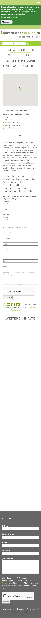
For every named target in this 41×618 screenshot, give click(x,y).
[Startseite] (20, 34)
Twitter (14, 612)
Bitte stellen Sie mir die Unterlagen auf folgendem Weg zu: (19, 197)
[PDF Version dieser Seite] (4, 305)
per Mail (7, 201)
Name (7, 526)
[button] (20, 89)
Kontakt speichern (11, 128)
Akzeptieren (7, 22)
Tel (5, 542)
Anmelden (31, 307)
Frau (6, 217)
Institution (9, 534)
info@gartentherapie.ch (13, 122)
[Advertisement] (20, 416)
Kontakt (21, 609)
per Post (7, 204)
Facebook (31, 609)
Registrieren (16, 310)
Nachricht (9, 559)
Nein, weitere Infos (10, 17)
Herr (6, 220)
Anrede (6, 214)
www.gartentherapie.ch (13, 125)
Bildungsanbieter (8, 609)
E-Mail (8, 551)
